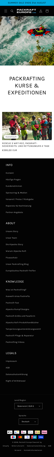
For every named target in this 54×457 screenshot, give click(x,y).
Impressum (11, 361)
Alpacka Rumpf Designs (17, 309)
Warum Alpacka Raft (16, 251)
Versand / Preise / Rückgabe (19, 199)
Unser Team (11, 238)
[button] (6, 11)
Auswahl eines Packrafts (18, 296)
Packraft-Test (12, 303)
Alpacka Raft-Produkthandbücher (22, 322)
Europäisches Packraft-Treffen (21, 270)
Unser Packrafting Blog (17, 264)
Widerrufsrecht (18, 446)
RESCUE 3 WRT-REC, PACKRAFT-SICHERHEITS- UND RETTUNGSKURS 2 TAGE (26, 144)
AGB (8, 367)
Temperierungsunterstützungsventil (23, 329)
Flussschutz (12, 257)
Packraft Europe (25, 442)
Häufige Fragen (13, 179)
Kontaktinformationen (33, 450)
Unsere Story (12, 231)
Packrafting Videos (15, 342)
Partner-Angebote (14, 212)
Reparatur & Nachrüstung (18, 206)
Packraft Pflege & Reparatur (20, 335)
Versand (18, 450)
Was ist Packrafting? (16, 289)
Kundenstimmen (14, 186)
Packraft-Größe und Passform (20, 316)
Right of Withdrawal (15, 381)
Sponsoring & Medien (16, 192)
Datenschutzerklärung (17, 374)
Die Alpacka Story (14, 244)
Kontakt (10, 173)
